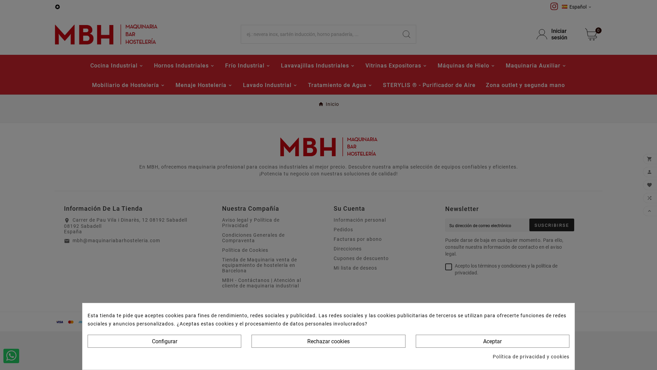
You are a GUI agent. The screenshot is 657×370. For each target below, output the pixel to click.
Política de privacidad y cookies (531, 356)
